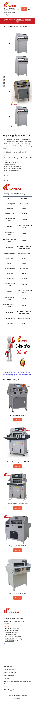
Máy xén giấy (14, 26)
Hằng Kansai (14, 162)
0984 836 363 (8, 166)
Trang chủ (6, 26)
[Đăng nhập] (29, 9)
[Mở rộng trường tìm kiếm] (24, 9)
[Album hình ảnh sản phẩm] (19, 80)
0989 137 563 (20, 20)
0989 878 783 (8, 170)
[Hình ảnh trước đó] (9, 130)
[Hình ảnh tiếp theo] (14, 130)
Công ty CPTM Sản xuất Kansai (9, 10)
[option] (4, 77)
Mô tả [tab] (6, 176)
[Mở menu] (18, 9)
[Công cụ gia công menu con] (15, 669)
